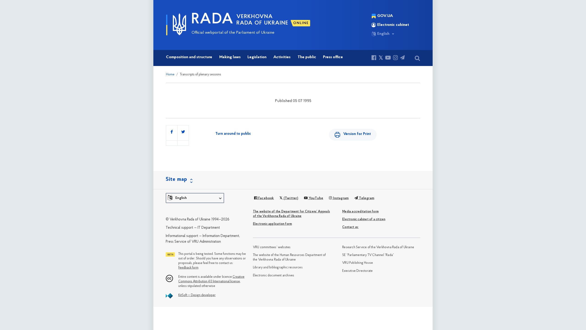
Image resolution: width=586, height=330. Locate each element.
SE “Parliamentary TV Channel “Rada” (368, 255)
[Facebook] (374, 58)
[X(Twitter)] (381, 58)
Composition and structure (189, 57)
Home (170, 74)
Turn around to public (233, 134)
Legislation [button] (256, 57)
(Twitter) (290, 198)
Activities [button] (281, 57)
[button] (195, 198)
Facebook (265, 198)
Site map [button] (176, 179)
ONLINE (301, 23)
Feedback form (188, 268)
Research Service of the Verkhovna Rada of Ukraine (378, 247)
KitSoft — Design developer (197, 295)
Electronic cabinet (393, 25)
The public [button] (307, 57)
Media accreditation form (360, 211)
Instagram (340, 198)
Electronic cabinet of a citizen (363, 219)
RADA (212, 20)
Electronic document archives (273, 275)
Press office (333, 57)
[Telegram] (402, 58)
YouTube (315, 198)
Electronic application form (272, 224)
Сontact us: (350, 227)
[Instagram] (395, 58)
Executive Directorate (357, 271)
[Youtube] (388, 58)
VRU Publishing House (357, 263)
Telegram (366, 198)
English (383, 34)
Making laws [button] (230, 57)
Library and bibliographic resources (278, 267)
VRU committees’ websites (272, 247)
